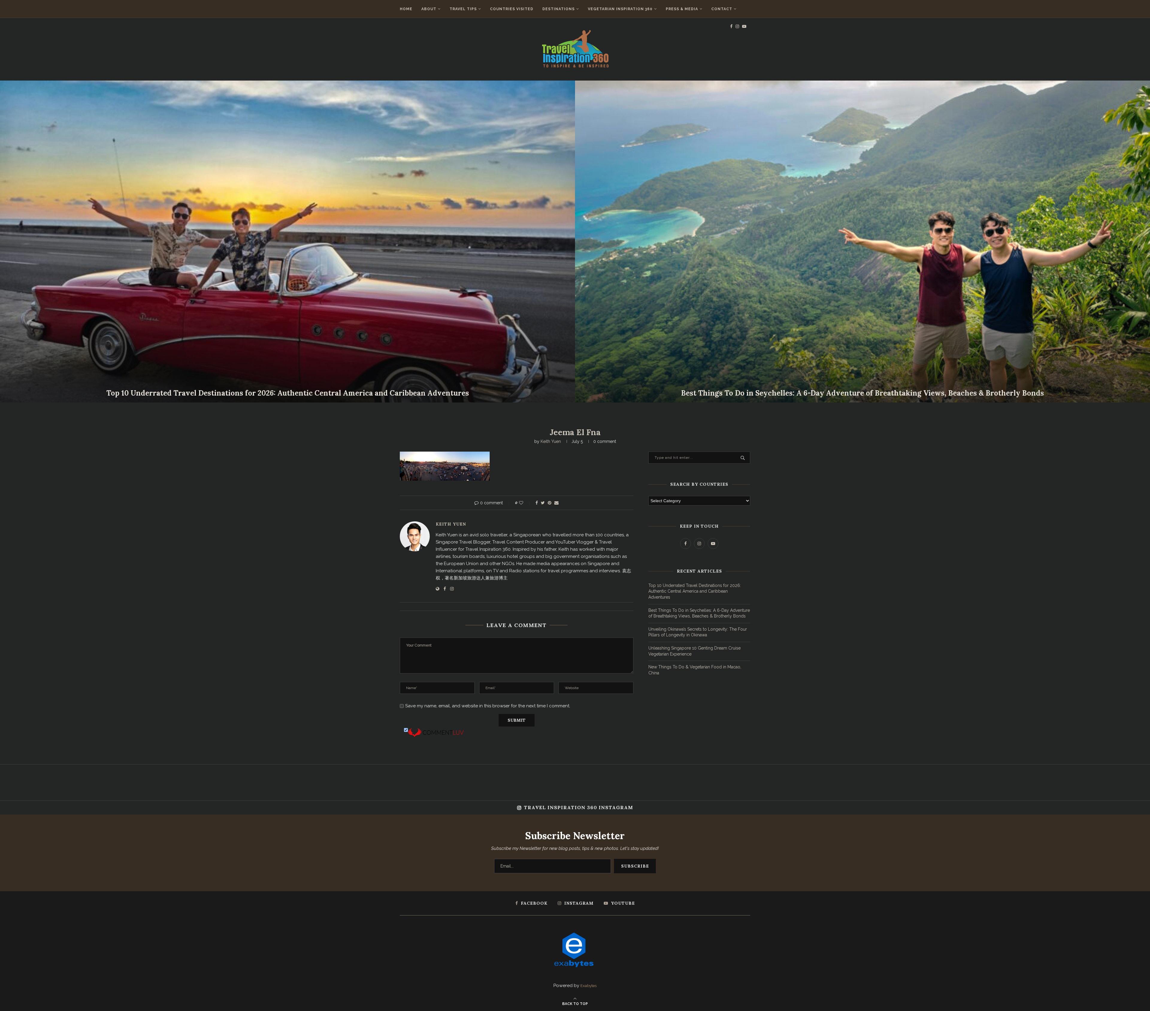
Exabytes (588, 985)
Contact (721, 9)
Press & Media (682, 9)
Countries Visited (511, 9)
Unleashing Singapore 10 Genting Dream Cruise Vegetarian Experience (862, 393)
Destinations (558, 9)
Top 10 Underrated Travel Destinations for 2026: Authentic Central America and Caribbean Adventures (694, 591)
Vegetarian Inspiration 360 (620, 9)
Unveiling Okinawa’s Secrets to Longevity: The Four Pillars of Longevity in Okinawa (287, 393)
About (428, 9)
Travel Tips (463, 9)
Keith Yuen (551, 441)
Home (406, 9)
